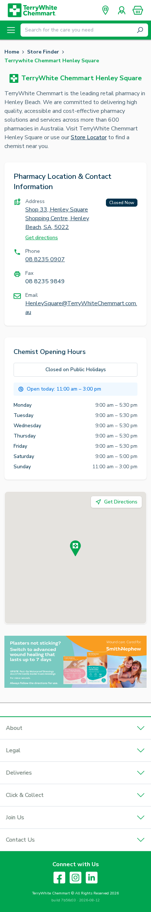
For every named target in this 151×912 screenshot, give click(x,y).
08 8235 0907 (45, 259)
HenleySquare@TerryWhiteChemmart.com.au (81, 307)
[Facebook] (59, 877)
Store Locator (89, 137)
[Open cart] (138, 10)
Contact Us (20, 840)
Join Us (15, 817)
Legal (13, 750)
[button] (138, 10)
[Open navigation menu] (11, 30)
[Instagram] (75, 877)
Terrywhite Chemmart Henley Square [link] (51, 60)
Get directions (41, 237)
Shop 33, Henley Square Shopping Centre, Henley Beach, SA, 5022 (57, 218)
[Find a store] (105, 10)
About (14, 728)
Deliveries (19, 773)
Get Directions (120, 501)
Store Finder (43, 51)
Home (11, 51)
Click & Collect (25, 795)
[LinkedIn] (91, 877)
